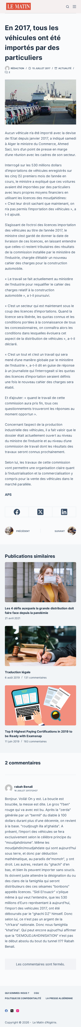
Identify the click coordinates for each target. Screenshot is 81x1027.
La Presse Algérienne (59, 998)
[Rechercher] (67, 6)
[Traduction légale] (40, 646)
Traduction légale (18, 672)
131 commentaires (35, 677)
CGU (36, 993)
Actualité (64, 68)
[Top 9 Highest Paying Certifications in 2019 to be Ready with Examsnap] (40, 705)
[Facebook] (17, 512)
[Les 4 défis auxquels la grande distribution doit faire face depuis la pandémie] (40, 582)
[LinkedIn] (64, 512)
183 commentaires (35, 741)
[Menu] (74, 6)
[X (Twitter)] (41, 512)
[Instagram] (17, 1010)
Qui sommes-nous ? (17, 993)
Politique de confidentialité (23, 998)
